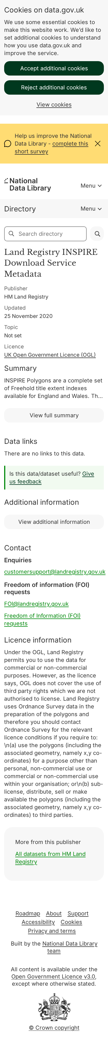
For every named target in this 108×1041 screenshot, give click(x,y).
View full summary (54, 415)
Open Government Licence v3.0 (53, 976)
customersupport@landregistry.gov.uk (55, 571)
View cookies (54, 104)
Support (78, 913)
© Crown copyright (54, 1027)
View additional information (54, 522)
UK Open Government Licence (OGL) (50, 355)
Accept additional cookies (54, 68)
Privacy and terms (52, 931)
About (54, 913)
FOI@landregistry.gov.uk (36, 603)
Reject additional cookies (54, 87)
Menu (88, 185)
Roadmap (28, 913)
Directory (20, 208)
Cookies (71, 922)
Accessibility (38, 922)
